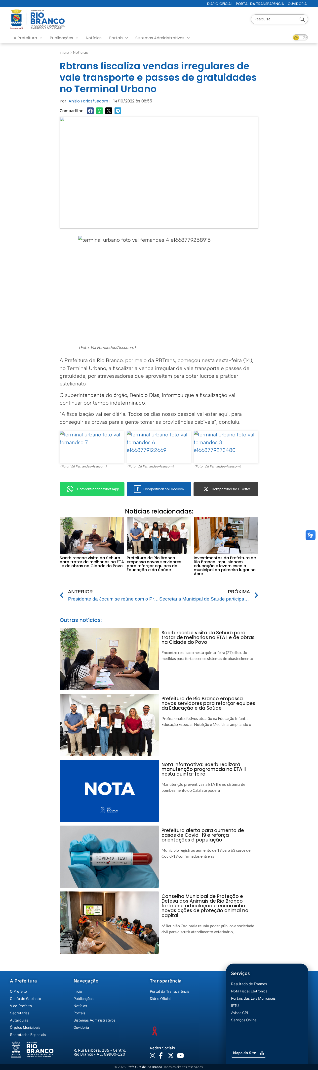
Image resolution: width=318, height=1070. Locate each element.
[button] (90, 110)
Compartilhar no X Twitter (231, 489)
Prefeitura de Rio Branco (144, 1067)
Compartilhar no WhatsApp (98, 489)
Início (64, 52)
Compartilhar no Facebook (163, 489)
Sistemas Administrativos (159, 38)
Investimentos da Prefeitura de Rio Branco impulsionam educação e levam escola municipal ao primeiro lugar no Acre (225, 566)
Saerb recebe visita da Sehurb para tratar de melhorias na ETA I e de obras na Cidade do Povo (92, 562)
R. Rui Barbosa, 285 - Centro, (100, 1052)
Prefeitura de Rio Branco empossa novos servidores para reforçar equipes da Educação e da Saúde (154, 564)
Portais (116, 38)
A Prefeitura (25, 38)
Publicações (61, 38)
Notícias (94, 38)
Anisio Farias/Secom (88, 101)
